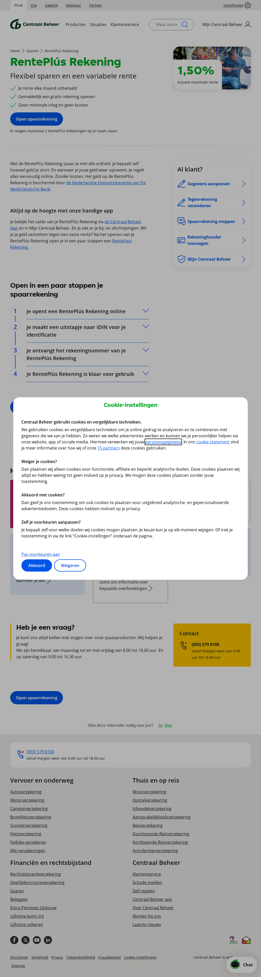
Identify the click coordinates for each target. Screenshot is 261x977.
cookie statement (213, 442)
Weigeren (70, 565)
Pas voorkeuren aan (40, 554)
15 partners (108, 448)
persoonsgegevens (163, 442)
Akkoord (36, 565)
